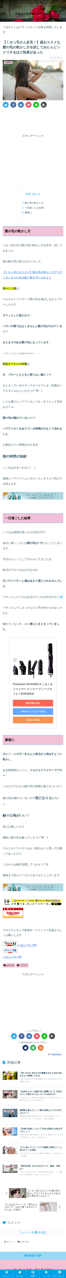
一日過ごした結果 (34, 207)
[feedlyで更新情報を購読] (33, 1048)
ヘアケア (23, 965)
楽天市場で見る (33, 703)
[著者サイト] (25, 1048)
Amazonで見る (33, 720)
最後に (28, 212)
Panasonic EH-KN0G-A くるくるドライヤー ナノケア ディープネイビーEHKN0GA (33, 689)
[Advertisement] (33, 120)
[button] (59, 668)
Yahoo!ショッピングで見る (33, 711)
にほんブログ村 (27, 945)
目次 (28, 194)
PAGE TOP (34, 1255)
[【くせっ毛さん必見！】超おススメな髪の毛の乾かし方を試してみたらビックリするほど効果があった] (21, 105)
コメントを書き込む (33, 1232)
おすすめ (10, 965)
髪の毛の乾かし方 (34, 203)
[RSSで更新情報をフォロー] (41, 1048)
